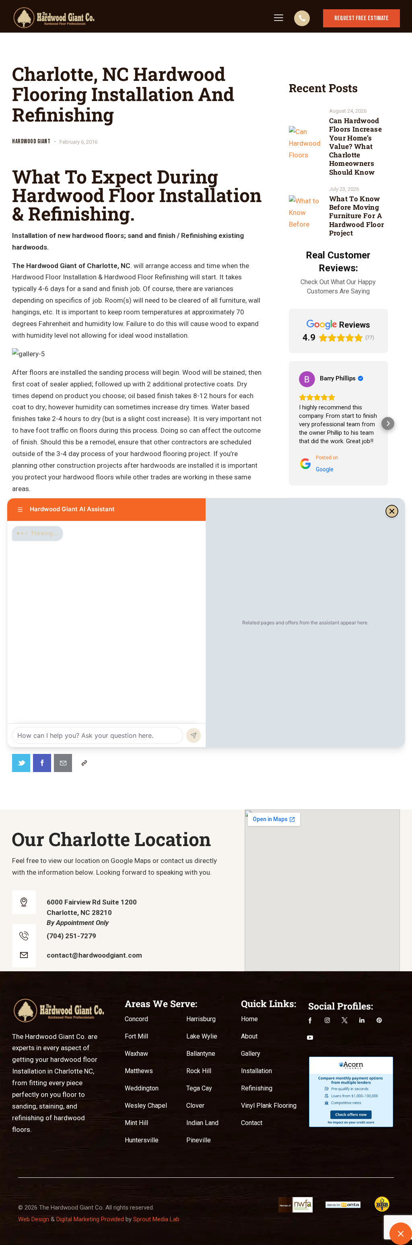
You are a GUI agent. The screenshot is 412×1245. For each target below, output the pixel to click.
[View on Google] (307, 379)
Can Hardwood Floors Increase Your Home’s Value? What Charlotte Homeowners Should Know (355, 146)
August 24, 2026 (348, 111)
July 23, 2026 (344, 189)
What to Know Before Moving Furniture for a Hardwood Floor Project (356, 215)
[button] (288, 423)
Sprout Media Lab (156, 1219)
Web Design (33, 1219)
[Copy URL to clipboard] (84, 763)
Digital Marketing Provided (90, 1219)
